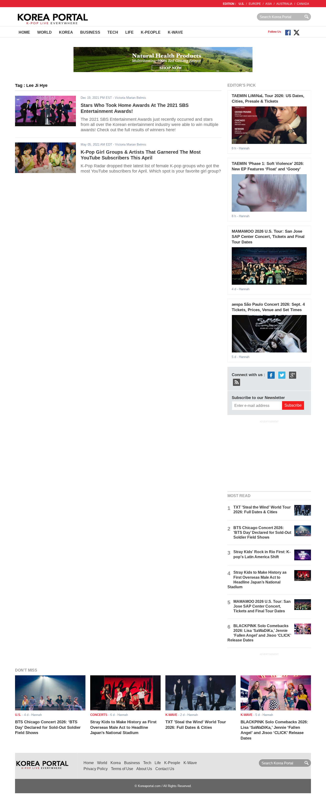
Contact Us (164, 769)
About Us (144, 769)
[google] (292, 375)
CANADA (303, 3)
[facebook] (271, 375)
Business (90, 32)
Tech (112, 32)
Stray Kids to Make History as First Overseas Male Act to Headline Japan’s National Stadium (123, 727)
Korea (66, 32)
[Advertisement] (269, 455)
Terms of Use (122, 769)
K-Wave (175, 32)
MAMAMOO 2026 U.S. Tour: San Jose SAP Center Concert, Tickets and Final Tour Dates (268, 236)
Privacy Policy (96, 769)
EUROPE (255, 3)
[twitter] (282, 375)
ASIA (268, 3)
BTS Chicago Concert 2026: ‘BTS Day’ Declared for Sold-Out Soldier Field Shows (262, 532)
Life (129, 32)
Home (24, 32)
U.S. (241, 3)
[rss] (236, 382)
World (44, 32)
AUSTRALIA (284, 3)
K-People (151, 32)
